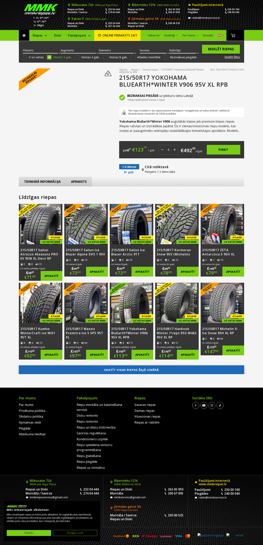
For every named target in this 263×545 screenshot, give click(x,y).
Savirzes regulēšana (91, 433)
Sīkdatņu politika (31, 416)
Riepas (38, 35)
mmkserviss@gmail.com (129, 497)
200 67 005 (174, 12)
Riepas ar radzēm (146, 422)
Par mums (188, 35)
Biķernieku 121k (155, 5)
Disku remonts (87, 415)
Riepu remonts (87, 421)
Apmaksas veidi (30, 422)
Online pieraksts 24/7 (119, 35)
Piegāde (24, 428)
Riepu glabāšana (89, 456)
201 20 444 (114, 26)
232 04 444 (114, 9)
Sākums (24, 35)
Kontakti (208, 35)
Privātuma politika (32, 411)
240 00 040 (233, 12)
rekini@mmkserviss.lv (205, 18)
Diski (57, 35)
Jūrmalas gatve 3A (156, 19)
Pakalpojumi (77, 35)
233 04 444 (114, 23)
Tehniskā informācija (42, 181)
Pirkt (223, 150)
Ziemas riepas (150, 69)
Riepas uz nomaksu (91, 467)
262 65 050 (174, 9)
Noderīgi (169, 35)
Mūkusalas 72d (95, 5)
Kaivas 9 (89, 19)
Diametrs (105, 50)
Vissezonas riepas (147, 416)
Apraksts (79, 181)
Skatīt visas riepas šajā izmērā (131, 370)
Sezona (144, 50)
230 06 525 (174, 23)
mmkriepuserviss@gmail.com (48, 497)
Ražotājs (175, 50)
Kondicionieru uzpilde (92, 439)
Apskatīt (51, 276)
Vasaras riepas (145, 405)
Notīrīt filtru (232, 57)
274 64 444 (114, 12)
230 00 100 (233, 9)
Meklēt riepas (221, 49)
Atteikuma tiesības (32, 434)
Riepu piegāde (87, 461)
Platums (28, 50)
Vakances (154, 35)
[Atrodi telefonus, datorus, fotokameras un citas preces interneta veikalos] (234, 536)
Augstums (67, 50)
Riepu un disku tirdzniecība (96, 427)
